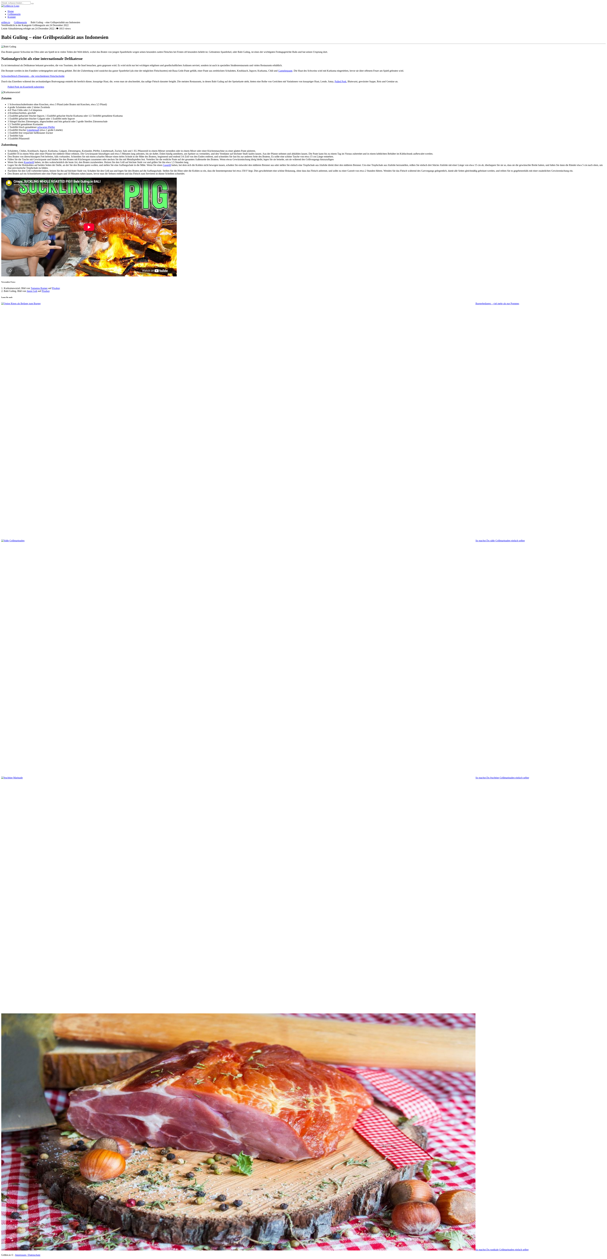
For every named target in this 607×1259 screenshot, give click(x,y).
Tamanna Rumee (39, 288)
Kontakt (12, 17)
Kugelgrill (29, 162)
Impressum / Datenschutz (27, 1255)
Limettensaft (33, 130)
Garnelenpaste (285, 70)
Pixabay (56, 288)
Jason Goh (32, 291)
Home (11, 11)
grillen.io (5, 22)
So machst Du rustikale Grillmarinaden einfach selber (502, 1249)
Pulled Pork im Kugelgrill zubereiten (26, 87)
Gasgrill (167, 165)
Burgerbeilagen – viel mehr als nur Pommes (497, 303)
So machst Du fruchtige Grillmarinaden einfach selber (502, 777)
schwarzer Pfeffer (46, 127)
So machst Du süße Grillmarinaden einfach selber (500, 540)
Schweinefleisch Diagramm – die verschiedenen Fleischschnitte (32, 76)
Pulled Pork (340, 81)
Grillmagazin (14, 14)
